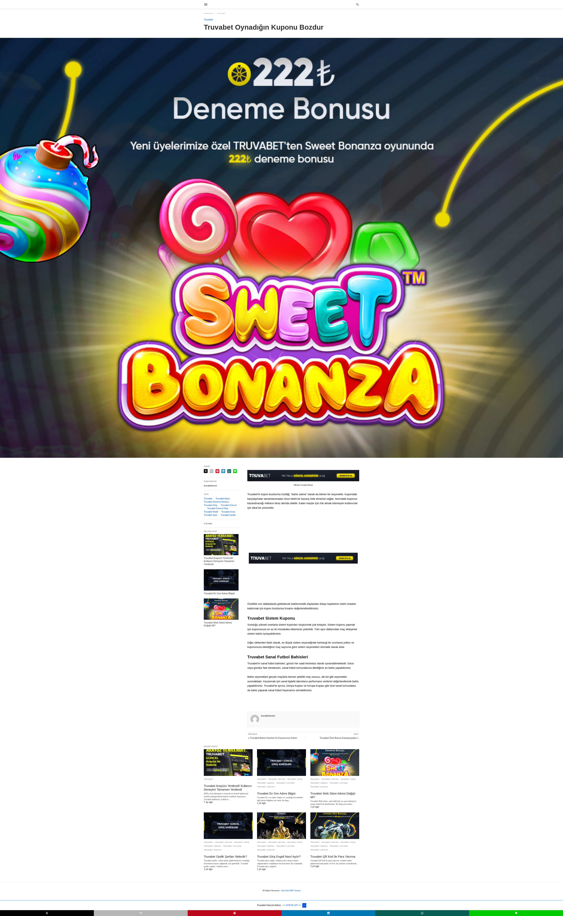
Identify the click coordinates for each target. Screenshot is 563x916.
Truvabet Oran (228, 511)
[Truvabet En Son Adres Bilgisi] (221, 579)
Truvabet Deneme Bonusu (216, 501)
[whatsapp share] (229, 471)
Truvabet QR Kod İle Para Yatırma (332, 856)
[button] (303, 558)
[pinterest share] (217, 471)
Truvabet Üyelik (228, 515)
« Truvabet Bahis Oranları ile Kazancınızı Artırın (272, 738)
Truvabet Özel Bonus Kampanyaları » (339, 738)
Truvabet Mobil (211, 511)
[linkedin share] (223, 471)
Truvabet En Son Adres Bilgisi (219, 593)
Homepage (208, 13)
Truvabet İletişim (285, 783)
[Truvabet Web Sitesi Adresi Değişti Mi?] (221, 609)
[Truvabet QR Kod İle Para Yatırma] (334, 825)
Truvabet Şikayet (266, 787)
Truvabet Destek (277, 779)
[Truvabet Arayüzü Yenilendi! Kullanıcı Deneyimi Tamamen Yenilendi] (221, 544)
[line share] (235, 471)
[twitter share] (206, 471)
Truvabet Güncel (228, 505)
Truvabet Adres (223, 498)
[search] (357, 4)
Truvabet (221, 13)
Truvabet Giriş (210, 505)
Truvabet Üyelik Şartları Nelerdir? (225, 856)
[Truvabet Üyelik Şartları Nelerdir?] (228, 825)
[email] (141, 913)
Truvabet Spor (210, 515)
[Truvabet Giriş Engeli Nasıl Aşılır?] (281, 825)
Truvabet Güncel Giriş (217, 508)
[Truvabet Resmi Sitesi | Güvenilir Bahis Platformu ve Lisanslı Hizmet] (281, 4)
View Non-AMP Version (291, 890)
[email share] (211, 471)
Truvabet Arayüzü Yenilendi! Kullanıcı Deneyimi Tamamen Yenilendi (219, 561)
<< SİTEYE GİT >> (292, 905)
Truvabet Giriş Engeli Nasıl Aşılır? (279, 856)
